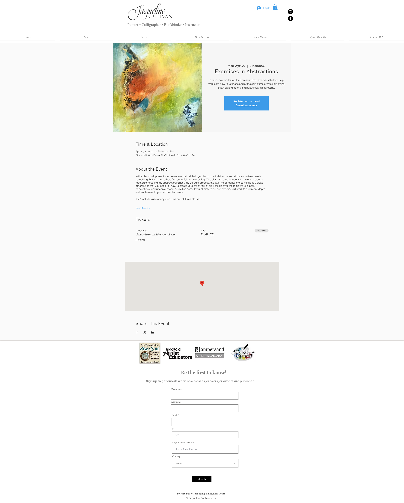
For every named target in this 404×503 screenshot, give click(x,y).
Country (176, 456)
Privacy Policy (185, 493)
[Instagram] (290, 11)
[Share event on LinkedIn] (152, 332)
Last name (176, 402)
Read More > (143, 208)
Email (175, 415)
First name (176, 389)
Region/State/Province (183, 442)
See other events (246, 105)
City (174, 429)
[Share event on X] (144, 332)
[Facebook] (290, 18)
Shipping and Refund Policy (210, 493)
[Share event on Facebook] (137, 332)
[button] (275, 7)
